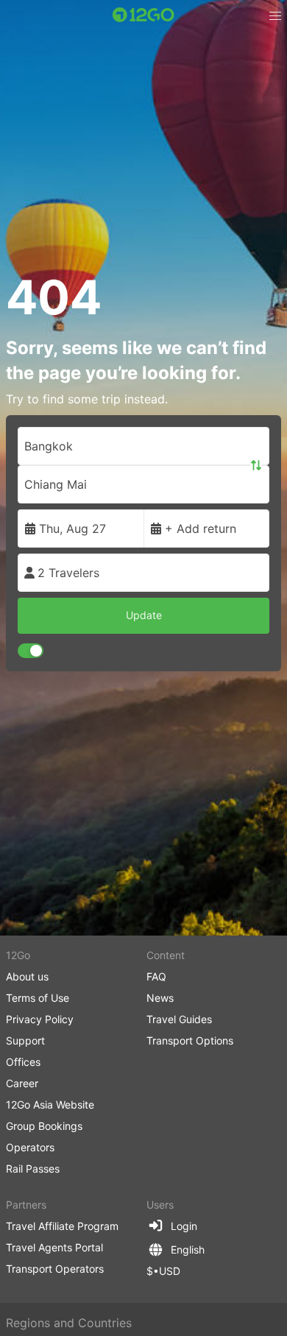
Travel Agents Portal (54, 1247)
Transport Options (189, 1040)
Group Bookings (44, 1126)
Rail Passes (33, 1168)
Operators (30, 1147)
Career (22, 1083)
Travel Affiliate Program (62, 1226)
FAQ (156, 976)
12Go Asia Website (50, 1104)
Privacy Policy (40, 1019)
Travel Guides (179, 1019)
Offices (23, 1062)
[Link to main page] (143, 15)
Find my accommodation (118, 650)
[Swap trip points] (256, 465)
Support (25, 1040)
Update (144, 615)
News (160, 998)
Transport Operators (55, 1268)
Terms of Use (37, 998)
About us (27, 976)
